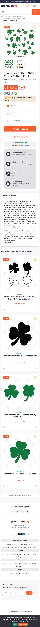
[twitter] (17, 511)
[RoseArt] (4, 309)
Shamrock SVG (23, 18)
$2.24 (17, 422)
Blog (19, 557)
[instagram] (22, 511)
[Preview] (7, 309)
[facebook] (13, 511)
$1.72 (18, 481)
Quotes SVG (23, 544)
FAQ (4, 554)
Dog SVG (8, 544)
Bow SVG (26, 547)
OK (15, 624)
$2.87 (17, 304)
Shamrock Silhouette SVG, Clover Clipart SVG (20, 356)
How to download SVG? (14, 554)
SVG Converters (15, 573)
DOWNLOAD (21, 137)
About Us (26, 554)
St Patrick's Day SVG (9, 18)
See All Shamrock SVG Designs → (20, 495)
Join (29, 593)
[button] (35, 6)
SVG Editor (25, 573)
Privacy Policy (17, 564)
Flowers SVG (7, 547)
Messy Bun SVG (17, 547)
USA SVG (30, 544)
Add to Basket (21, 129)
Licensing (19, 566)
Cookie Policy (7, 564)
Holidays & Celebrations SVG (14, 16)
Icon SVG (33, 547)
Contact (33, 554)
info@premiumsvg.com (21, 507)
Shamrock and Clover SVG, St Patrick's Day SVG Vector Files (20, 416)
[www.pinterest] (27, 511)
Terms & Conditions (29, 564)
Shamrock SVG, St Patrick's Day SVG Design (20, 474)
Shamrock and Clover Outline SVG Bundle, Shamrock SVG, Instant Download (20, 298)
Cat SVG (14, 544)
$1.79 (17, 363)
